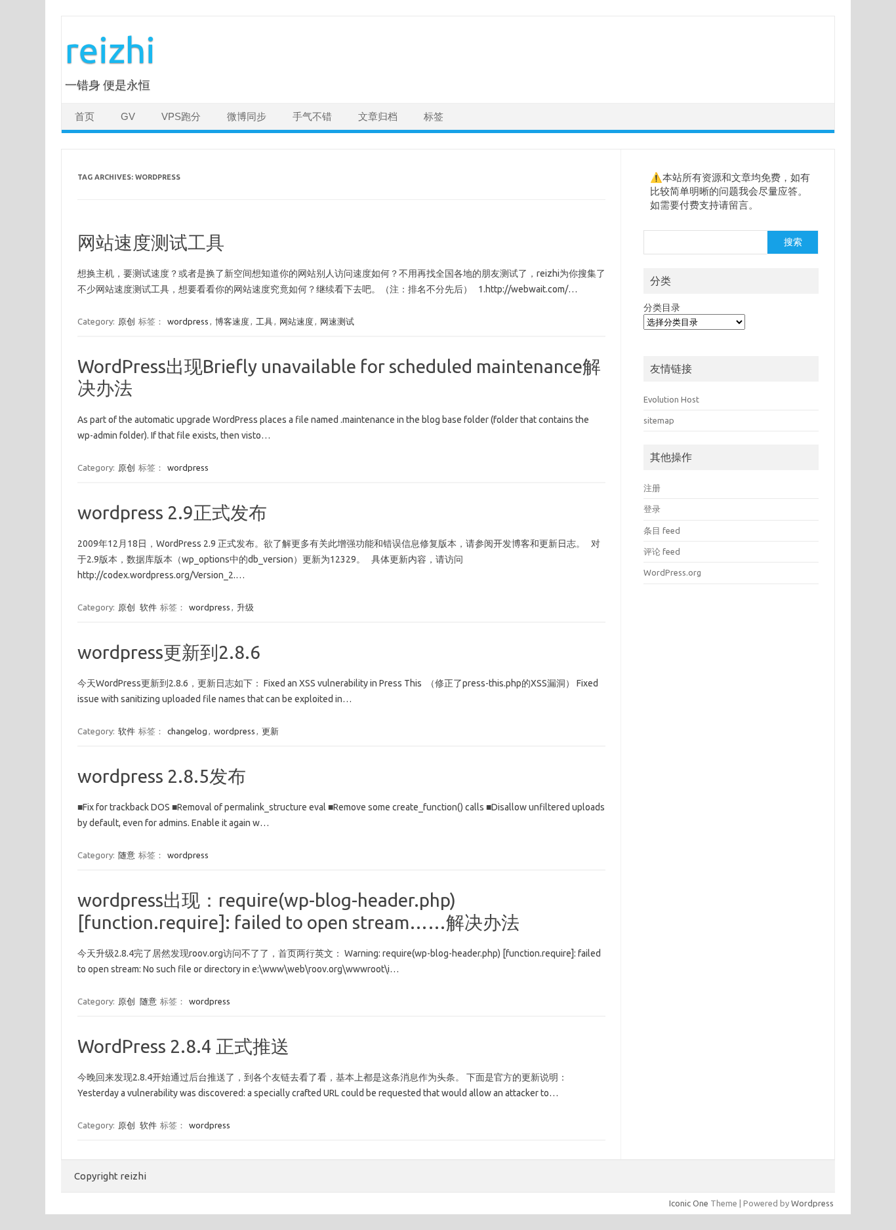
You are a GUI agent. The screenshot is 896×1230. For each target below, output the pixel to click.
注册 (652, 487)
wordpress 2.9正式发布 (172, 512)
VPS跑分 (181, 116)
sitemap (658, 420)
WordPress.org (672, 572)
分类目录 (661, 307)
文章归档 (377, 116)
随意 (126, 855)
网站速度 (296, 321)
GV (128, 116)
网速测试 (337, 321)
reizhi (110, 49)
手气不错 (312, 116)
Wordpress (812, 1203)
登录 (652, 508)
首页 (84, 116)
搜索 (793, 242)
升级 (245, 607)
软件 (148, 607)
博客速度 (232, 321)
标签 (433, 116)
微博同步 (246, 116)
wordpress (188, 321)
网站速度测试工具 (150, 242)
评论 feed (661, 551)
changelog (187, 731)
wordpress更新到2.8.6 (168, 652)
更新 (270, 731)
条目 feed (661, 530)
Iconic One (688, 1203)
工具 (264, 321)
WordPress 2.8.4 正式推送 (183, 1046)
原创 (126, 321)
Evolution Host (671, 399)
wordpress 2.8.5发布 (161, 776)
